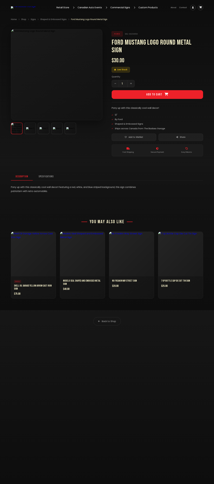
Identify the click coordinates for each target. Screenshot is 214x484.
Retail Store (62, 7)
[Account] (193, 7)
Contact (183, 7)
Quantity (116, 76)
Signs (33, 19)
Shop (23, 19)
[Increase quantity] (131, 83)
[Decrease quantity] (115, 83)
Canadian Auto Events (90, 7)
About (173, 7)
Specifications (46, 176)
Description (22, 176)
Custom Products (148, 7)
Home (14, 19)
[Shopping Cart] (200, 7)
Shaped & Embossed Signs (53, 19)
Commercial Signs (120, 7)
